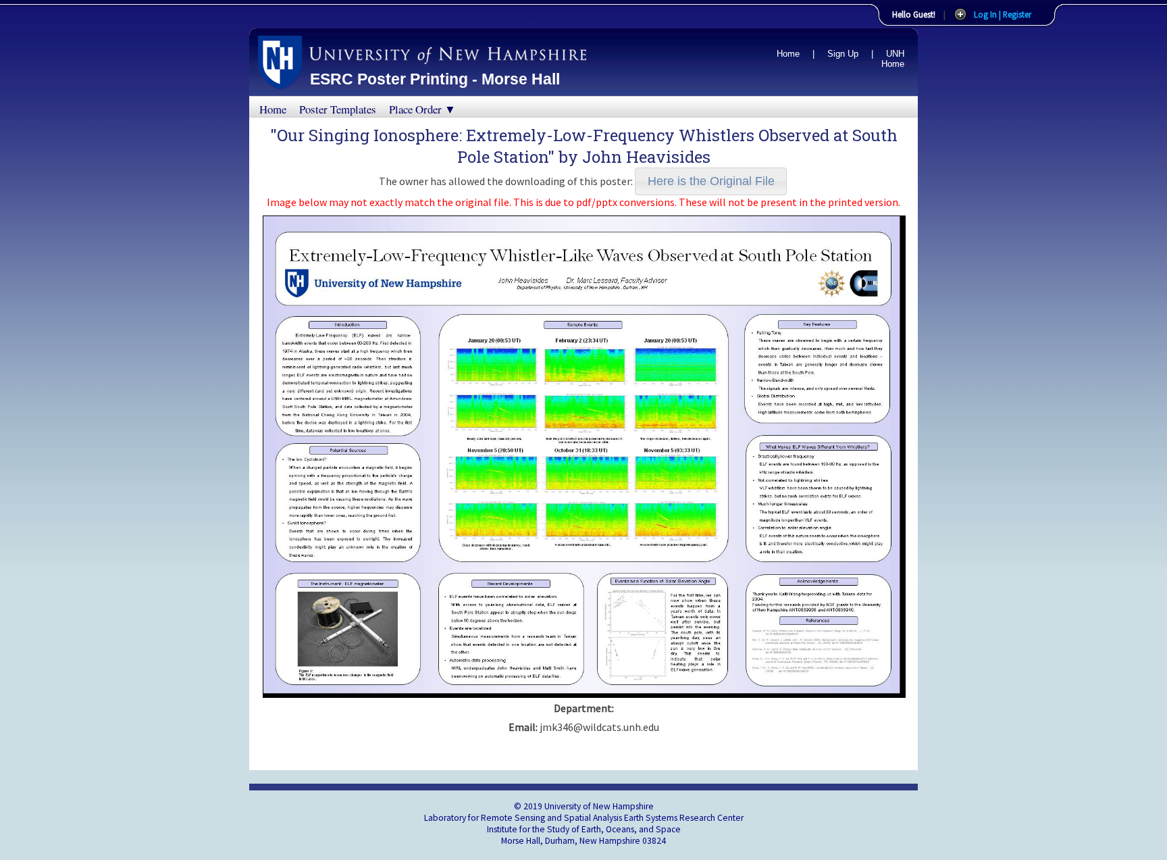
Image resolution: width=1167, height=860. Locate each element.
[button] (711, 181)
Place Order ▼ (422, 109)
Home (788, 54)
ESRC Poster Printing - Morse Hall (435, 79)
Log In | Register (1002, 14)
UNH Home (892, 59)
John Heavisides (646, 157)
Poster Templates (337, 109)
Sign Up (842, 54)
